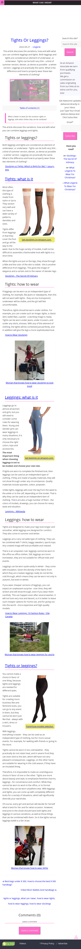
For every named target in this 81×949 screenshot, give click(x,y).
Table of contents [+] (29, 108)
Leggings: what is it (21, 397)
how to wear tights (46, 898)
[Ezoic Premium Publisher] (8, 945)
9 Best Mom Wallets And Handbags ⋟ (39, 890)
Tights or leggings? (21, 665)
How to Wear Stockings (16, 335)
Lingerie (36, 47)
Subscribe (70, 136)
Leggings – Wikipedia (15, 511)
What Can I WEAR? (42, 2)
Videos (22, 943)
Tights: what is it (19, 178)
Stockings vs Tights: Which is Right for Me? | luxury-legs (29, 168)
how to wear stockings (40, 903)
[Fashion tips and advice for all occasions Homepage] (2, 2)
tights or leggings (11, 898)
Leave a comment (29, 930)
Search (70, 52)
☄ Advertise (61, 943)
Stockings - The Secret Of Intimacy (21, 276)
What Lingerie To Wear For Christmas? (70, 186)
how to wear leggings (18, 903)
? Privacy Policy (47, 943)
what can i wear (28, 898)
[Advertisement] (40, 21)
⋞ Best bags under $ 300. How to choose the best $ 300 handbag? (29, 883)
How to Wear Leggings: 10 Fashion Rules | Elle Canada (27, 615)
